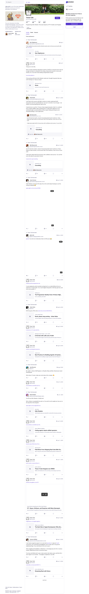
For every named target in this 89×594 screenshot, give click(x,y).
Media (31, 32)
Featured (36, 32)
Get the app (14, 590)
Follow (57, 18)
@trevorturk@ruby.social (30, 19)
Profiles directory (16, 587)
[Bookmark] (53, 59)
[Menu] (62, 18)
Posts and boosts (30, 36)
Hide (52, 191)
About (11, 587)
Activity (27, 32)
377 (27, 22)
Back (29, 2)
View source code (12, 592)
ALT (52, 225)
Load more (44, 580)
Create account (74, 24)
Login (74, 27)
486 (33, 22)
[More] (62, 59)
